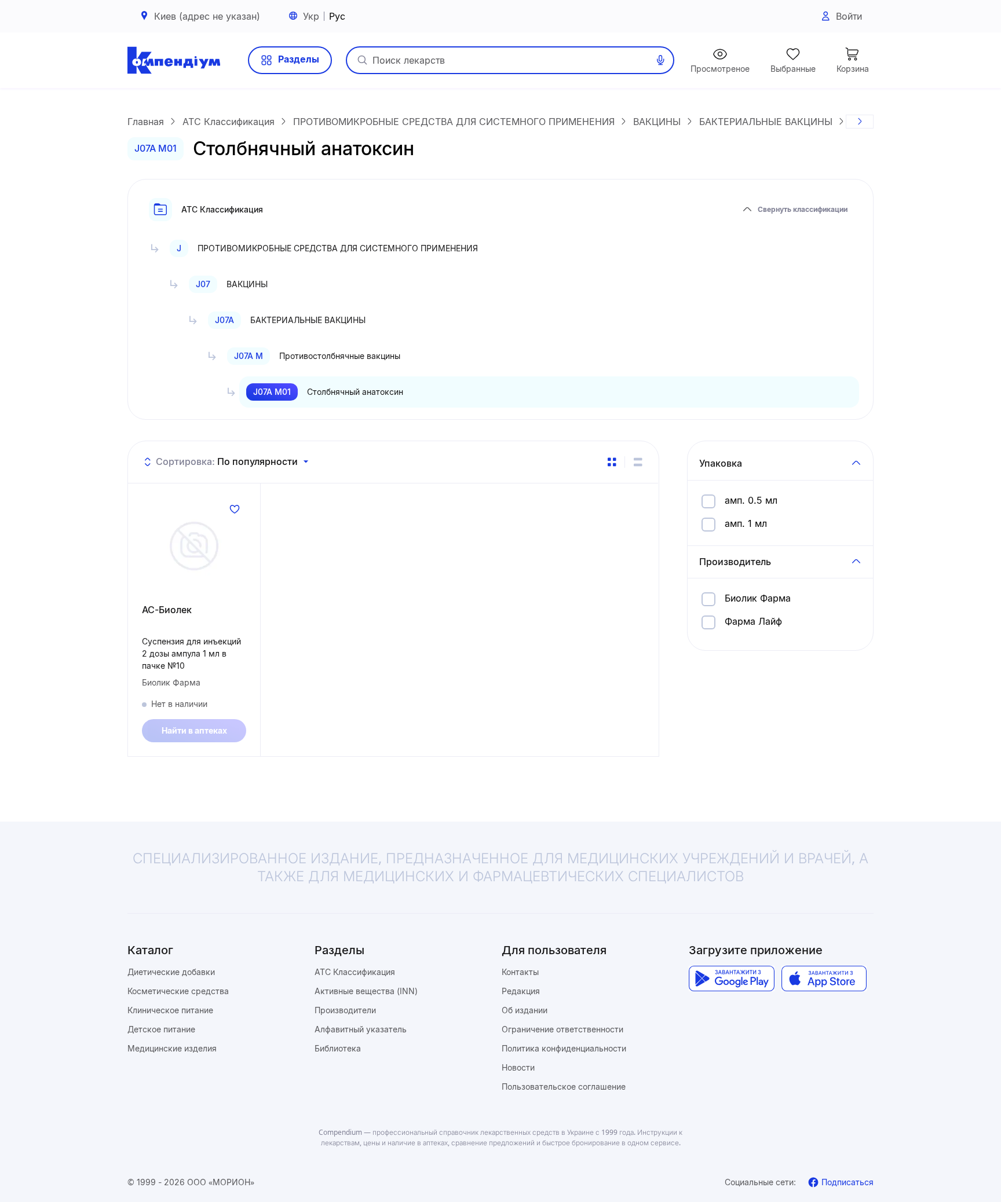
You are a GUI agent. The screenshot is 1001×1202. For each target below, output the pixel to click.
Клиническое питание (170, 1010)
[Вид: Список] (637, 462)
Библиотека (338, 1048)
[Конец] (860, 122)
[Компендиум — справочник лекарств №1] (173, 60)
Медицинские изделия (172, 1048)
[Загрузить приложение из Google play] (731, 978)
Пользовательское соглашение (564, 1086)
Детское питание (161, 1029)
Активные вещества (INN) (366, 991)
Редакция (521, 991)
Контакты (520, 972)
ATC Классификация (355, 972)
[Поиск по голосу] (660, 60)
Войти (849, 16)
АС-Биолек (167, 609)
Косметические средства (178, 991)
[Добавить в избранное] (234, 509)
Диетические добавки (171, 972)
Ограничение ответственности (562, 1029)
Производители (345, 1010)
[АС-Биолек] (194, 546)
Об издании (524, 1010)
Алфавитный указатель (361, 1029)
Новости (518, 1067)
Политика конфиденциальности (564, 1048)
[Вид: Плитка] (611, 462)
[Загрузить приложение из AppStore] (824, 978)
